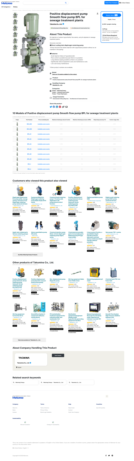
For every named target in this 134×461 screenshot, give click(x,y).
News (14, 410)
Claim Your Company (73, 412)
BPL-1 (29, 164)
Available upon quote (44, 124)
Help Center (71, 408)
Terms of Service (44, 408)
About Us (15, 408)
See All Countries (100, 408)
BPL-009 (29, 129)
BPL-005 (29, 124)
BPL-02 (29, 139)
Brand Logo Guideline (45, 412)
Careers (15, 412)
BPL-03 (29, 144)
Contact (70, 410)
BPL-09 (29, 159)
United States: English (20, 448)
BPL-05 (29, 149)
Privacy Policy (44, 410)
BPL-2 (29, 169)
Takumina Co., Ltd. (56, 24)
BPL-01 (29, 134)
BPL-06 (29, 154)
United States (125, 3)
